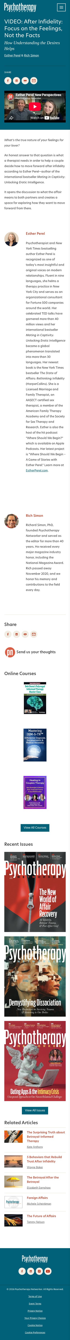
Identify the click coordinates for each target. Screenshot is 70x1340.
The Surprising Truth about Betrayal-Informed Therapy (46, 1137)
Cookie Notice (35, 1325)
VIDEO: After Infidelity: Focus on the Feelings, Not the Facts (33, 29)
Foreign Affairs (37, 1198)
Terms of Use (35, 1297)
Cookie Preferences (35, 1333)
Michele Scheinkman (39, 1204)
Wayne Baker (35, 1167)
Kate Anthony (35, 1147)
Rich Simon (31, 55)
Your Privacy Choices (35, 1318)
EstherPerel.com (37, 470)
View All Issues (35, 1110)
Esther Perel (12, 55)
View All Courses (35, 827)
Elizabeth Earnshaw (39, 1188)
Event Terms (35, 1304)
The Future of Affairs (41, 1216)
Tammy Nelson (36, 1222)
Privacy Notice (35, 1311)
